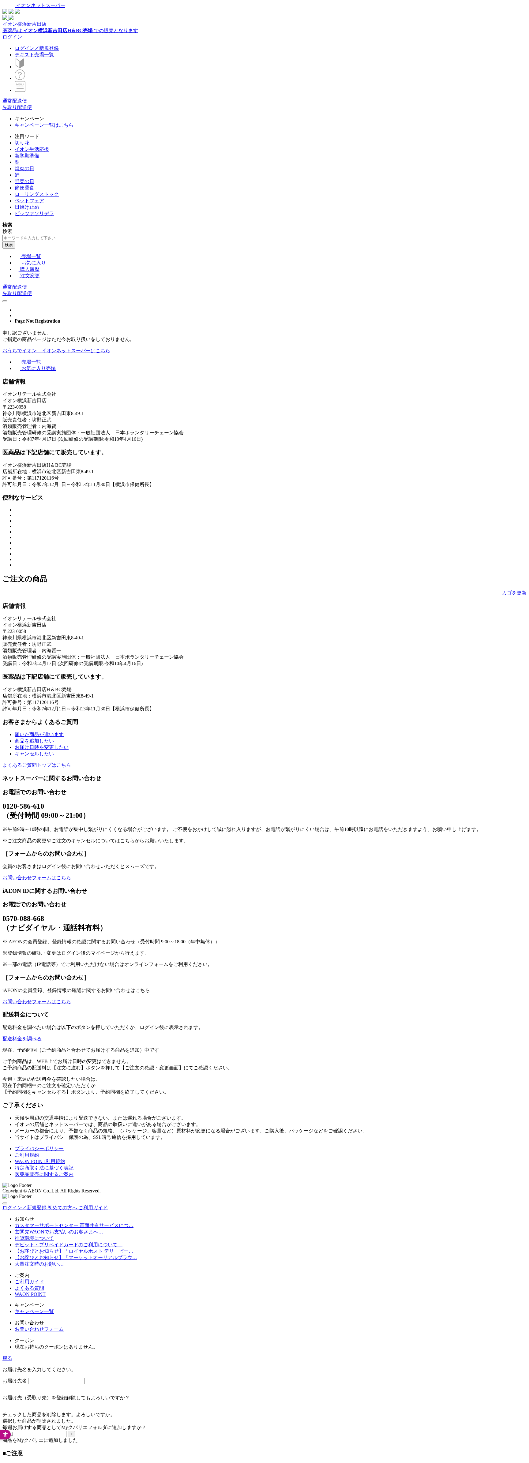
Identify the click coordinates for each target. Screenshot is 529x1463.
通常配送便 (14, 100)
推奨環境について (34, 1238)
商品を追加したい (34, 740)
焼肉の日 (24, 168)
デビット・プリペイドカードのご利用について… (68, 1244)
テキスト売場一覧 (34, 54)
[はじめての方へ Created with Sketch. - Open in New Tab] (20, 66)
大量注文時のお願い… (39, 1264)
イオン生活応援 (32, 149)
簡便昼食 (24, 187)
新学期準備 (27, 155)
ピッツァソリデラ (34, 213)
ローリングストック (37, 194)
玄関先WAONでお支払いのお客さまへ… (59, 1231)
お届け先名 (14, 1380)
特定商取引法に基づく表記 (44, 1167)
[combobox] (30, 238)
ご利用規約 (27, 1155)
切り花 (22, 142)
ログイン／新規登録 (37, 48)
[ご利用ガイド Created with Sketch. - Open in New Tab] (20, 78)
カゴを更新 (514, 592)
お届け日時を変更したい (42, 747)
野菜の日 (24, 181)
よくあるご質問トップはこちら (36, 765)
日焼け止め (27, 207)
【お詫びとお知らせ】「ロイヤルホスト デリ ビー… (74, 1251)
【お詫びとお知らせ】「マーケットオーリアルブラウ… (76, 1257)
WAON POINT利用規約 (40, 1161)
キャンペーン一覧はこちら (44, 125)
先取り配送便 (17, 107)
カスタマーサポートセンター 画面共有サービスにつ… (74, 1225)
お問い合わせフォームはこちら (36, 877)
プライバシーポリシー (39, 1148)
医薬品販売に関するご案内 (44, 1174)
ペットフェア (29, 200)
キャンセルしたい (34, 753)
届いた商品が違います (39, 734)
